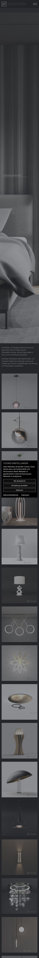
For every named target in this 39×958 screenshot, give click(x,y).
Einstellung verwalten (19, 485)
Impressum (25, 495)
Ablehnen (19, 490)
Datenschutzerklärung (10, 495)
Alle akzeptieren (20, 481)
